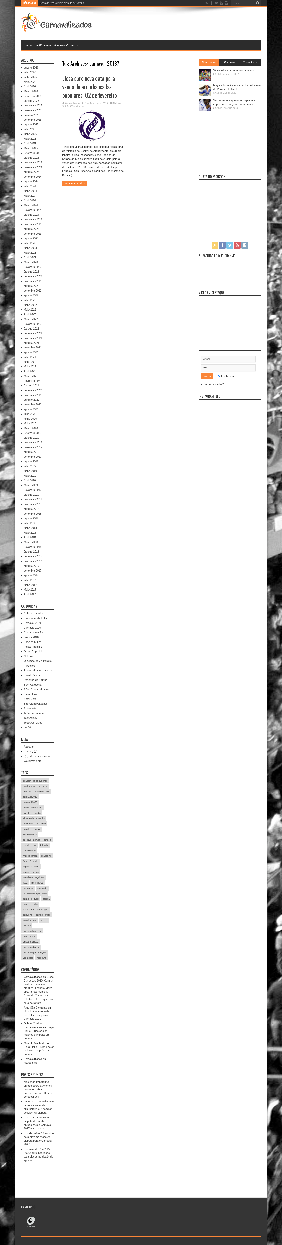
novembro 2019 (33, 447)
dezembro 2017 (33, 556)
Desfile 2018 (31, 637)
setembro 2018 (32, 513)
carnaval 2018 (42, 791)
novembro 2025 (33, 110)
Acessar (29, 746)
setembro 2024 (32, 176)
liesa (25, 882)
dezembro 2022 (33, 276)
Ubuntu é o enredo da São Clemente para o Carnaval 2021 (36, 1015)
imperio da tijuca (31, 866)
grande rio (46, 856)
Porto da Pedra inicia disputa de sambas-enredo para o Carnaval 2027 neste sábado (87, 3)
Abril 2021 (30, 371)
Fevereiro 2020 (32, 433)
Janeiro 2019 (31, 494)
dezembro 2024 (33, 162)
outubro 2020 (31, 399)
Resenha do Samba (35, 680)
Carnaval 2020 (32, 627)
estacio (47, 840)
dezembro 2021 (33, 333)
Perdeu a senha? (214, 384)
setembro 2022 (32, 290)
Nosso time (30, 1062)
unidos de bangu (31, 947)
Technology (30, 717)
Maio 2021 (30, 366)
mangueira (28, 888)
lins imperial (37, 882)
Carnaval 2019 (32, 623)
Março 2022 (31, 319)
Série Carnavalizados (36, 689)
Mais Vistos (209, 62)
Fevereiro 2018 (32, 546)
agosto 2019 (31, 461)
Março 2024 (31, 205)
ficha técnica (29, 850)
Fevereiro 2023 (32, 266)
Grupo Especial (33, 651)
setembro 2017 (32, 570)
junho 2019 (30, 470)
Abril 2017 (30, 594)
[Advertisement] (185, 23)
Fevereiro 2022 (32, 323)
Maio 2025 (30, 138)
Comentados (250, 62)
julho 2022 (30, 300)
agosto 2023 (31, 238)
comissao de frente (32, 807)
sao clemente (29, 920)
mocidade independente (35, 893)
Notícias (117, 103)
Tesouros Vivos (33, 722)
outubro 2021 (31, 342)
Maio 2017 (30, 589)
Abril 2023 (30, 257)
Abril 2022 (30, 314)
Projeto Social (32, 675)
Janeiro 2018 (31, 551)
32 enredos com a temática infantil (234, 70)
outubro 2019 (31, 452)
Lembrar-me (227, 376)
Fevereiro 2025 (32, 153)
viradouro (41, 958)
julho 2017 (30, 580)
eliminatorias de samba (34, 823)
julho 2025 (30, 129)
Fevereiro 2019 (32, 489)
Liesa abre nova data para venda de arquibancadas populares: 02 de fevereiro (89, 86)
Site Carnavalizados (36, 703)
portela (46, 899)
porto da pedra (30, 904)
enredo (26, 829)
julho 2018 (30, 523)
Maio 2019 (30, 475)
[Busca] (258, 3)
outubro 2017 (31, 565)
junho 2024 (30, 191)
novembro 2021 (33, 338)
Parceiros (29, 665)
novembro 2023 (33, 224)
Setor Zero (30, 698)
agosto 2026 (31, 67)
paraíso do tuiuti (31, 899)
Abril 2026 (30, 86)
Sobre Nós (30, 708)
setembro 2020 (32, 404)
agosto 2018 (31, 518)
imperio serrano (31, 872)
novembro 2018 (33, 504)
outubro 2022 (31, 285)
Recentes (229, 62)
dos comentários (37, 756)
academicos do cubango (35, 781)
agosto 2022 (31, 295)
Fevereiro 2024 (32, 209)
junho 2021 (30, 361)
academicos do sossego (35, 786)
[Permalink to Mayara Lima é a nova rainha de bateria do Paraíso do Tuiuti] (205, 95)
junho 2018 (30, 527)
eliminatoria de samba (34, 818)
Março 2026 (31, 91)
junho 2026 (30, 77)
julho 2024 (30, 186)
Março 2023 (31, 262)
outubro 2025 (31, 115)
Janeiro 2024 (31, 214)
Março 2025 (31, 148)
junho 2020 (30, 418)
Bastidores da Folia (35, 618)
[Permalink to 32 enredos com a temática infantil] (205, 80)
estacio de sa (29, 845)
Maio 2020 (30, 423)
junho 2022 (30, 304)
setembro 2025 (32, 119)
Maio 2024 (30, 195)
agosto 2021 (31, 352)
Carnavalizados (72, 103)
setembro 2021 (32, 347)
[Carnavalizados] (57, 30)
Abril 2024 (30, 200)
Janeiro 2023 (31, 271)
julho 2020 (30, 414)
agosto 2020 (31, 409)
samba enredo (43, 915)
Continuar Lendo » (74, 183)
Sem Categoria (32, 684)
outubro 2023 (31, 228)
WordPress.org (32, 760)
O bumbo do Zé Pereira (38, 661)
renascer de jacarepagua (35, 909)
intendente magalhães (34, 877)
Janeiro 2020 (31, 437)
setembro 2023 (32, 233)
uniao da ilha (29, 936)
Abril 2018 (30, 537)
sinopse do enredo (32, 931)
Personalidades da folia (38, 670)
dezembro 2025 (33, 105)
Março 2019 (31, 485)
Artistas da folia (33, 613)
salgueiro (27, 915)
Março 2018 (31, 542)
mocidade (42, 888)
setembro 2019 (32, 456)
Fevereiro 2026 (32, 96)
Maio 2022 (30, 309)
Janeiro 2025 (31, 157)
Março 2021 (31, 376)
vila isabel (28, 958)
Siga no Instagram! (232, 415)
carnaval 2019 (30, 797)
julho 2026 (30, 72)
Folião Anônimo (33, 646)
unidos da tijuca (30, 941)
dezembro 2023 (33, 219)
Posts (30, 751)
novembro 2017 (33, 561)
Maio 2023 (30, 252)
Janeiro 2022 (31, 328)
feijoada (44, 845)
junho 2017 (30, 584)
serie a (43, 920)
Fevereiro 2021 (32, 380)
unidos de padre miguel (34, 952)
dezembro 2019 (33, 442)
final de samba (30, 856)
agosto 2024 (31, 181)
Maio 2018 (30, 532)
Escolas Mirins (32, 642)
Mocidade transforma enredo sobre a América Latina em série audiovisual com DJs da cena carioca (38, 1089)
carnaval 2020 (30, 802)
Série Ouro (30, 694)
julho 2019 (30, 466)
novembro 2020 (33, 395)
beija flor (27, 791)
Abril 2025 (30, 143)
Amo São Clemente (35, 1007)
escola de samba (31, 840)
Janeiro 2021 (31, 385)
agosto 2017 (31, 575)
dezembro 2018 (33, 499)
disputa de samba (32, 813)
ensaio (37, 829)
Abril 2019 (30, 480)
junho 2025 (30, 134)
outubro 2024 (31, 172)
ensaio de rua (30, 834)
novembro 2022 (33, 281)
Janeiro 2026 (31, 100)
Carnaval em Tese (34, 632)
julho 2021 (30, 357)
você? (27, 727)
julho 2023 (30, 243)
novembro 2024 (33, 167)
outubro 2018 (31, 508)
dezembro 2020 (33, 390)
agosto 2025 (31, 124)
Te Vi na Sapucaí (34, 713)
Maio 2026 (30, 81)
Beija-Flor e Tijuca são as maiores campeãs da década (39, 1050)
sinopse (27, 925)
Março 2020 (31, 428)
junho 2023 (30, 247)
